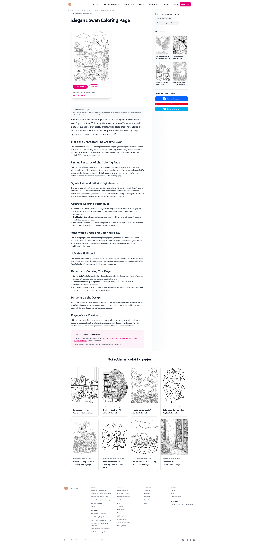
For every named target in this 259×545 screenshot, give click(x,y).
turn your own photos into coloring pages (116, 338)
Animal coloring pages (92, 10)
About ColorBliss (122, 490)
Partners (120, 513)
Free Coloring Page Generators (100, 517)
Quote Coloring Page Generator (101, 532)
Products (93, 4)
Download (80, 87)
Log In (172, 493)
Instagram (147, 496)
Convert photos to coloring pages (101, 493)
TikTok (146, 503)
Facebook (147, 490)
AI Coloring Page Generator (99, 490)
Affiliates (120, 516)
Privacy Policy (121, 526)
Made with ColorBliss (123, 496)
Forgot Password (176, 496)
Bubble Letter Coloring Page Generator (99, 524)
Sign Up (173, 490)
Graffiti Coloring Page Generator (101, 520)
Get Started (185, 4)
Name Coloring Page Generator (100, 528)
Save (172, 104)
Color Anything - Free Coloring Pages (182, 504)
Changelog (120, 509)
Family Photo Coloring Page (99, 496)
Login (176, 4)
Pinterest (147, 493)
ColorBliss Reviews (123, 493)
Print (92, 87)
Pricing (166, 4)
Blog (140, 4)
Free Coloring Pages (110, 4)
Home (71, 10)
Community (153, 4)
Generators (128, 4)
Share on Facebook (173, 99)
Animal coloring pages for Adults (167, 23)
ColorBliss (77, 344)
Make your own (78, 95)
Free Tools (94, 510)
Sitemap (120, 506)
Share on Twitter (173, 109)
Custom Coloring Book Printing (100, 500)
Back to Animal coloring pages (82, 13)
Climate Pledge (122, 519)
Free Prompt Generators (98, 513)
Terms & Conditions (123, 522)
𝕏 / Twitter (147, 500)
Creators (120, 500)
